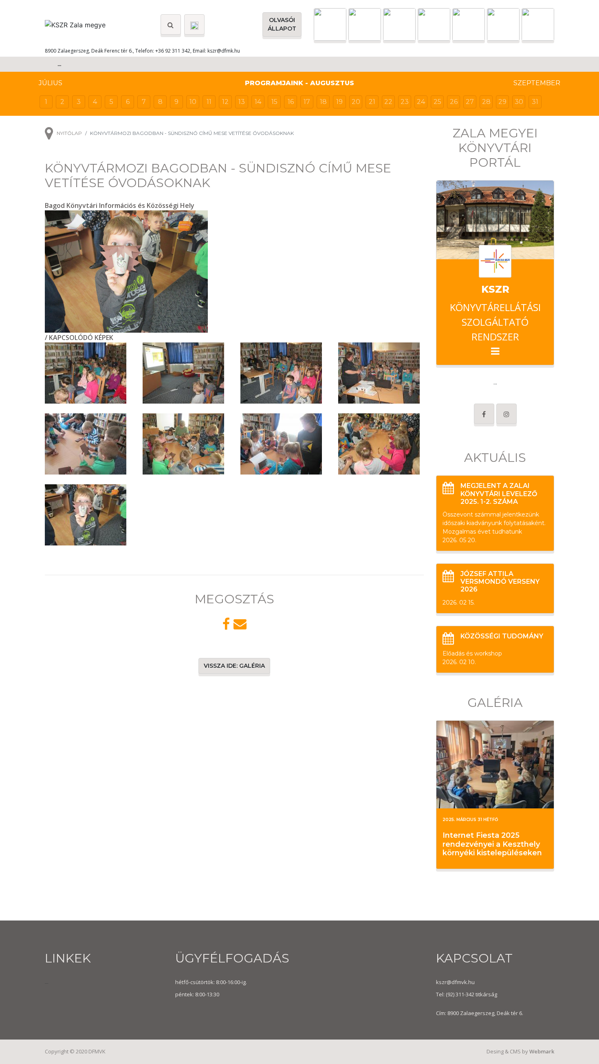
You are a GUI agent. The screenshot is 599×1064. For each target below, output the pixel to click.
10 (192, 102)
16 (291, 102)
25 (437, 102)
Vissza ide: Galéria (234, 665)
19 (339, 102)
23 (405, 102)
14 (258, 102)
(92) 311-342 (459, 994)
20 (356, 102)
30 (519, 102)
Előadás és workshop (472, 653)
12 (225, 102)
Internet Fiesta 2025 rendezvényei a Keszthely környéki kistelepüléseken (492, 844)
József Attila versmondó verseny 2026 (500, 581)
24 (421, 102)
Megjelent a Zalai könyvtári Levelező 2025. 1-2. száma (498, 493)
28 (486, 102)
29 (502, 102)
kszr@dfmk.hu (223, 50)
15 (274, 102)
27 (470, 102)
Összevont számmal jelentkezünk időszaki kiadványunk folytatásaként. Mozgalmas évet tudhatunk (494, 523)
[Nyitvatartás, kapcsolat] (194, 24)
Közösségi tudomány (501, 636)
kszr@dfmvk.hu (455, 982)
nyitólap (69, 133)
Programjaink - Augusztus (299, 83)
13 (241, 102)
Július (50, 83)
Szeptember (536, 83)
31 (535, 102)
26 (454, 102)
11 (209, 102)
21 (372, 102)
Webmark (541, 1051)
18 (323, 102)
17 (307, 102)
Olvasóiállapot (282, 24)
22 (388, 102)
